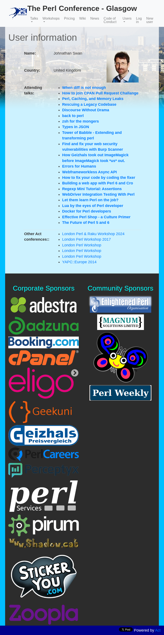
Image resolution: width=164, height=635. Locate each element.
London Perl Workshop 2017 (86, 239)
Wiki (82, 18)
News (94, 18)
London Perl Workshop (81, 245)
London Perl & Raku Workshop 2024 (93, 234)
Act (158, 630)
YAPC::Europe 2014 (79, 262)
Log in (139, 20)
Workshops (51, 18)
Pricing (69, 18)
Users (127, 18)
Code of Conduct (110, 20)
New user (149, 20)
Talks (34, 18)
